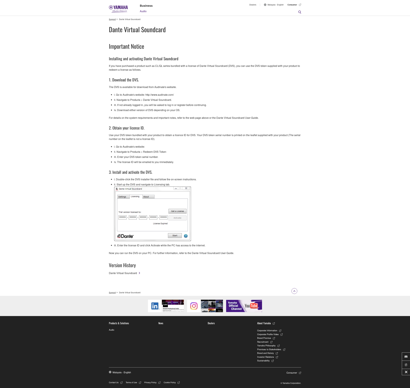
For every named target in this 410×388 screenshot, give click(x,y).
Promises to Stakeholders (269, 349)
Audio (143, 11)
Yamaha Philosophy (266, 345)
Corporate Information (267, 330)
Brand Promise (264, 337)
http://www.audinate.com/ (159, 94)
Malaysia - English (276, 4)
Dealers (252, 4)
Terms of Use (131, 382)
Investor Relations (265, 356)
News (160, 323)
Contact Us (114, 382)
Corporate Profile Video (268, 334)
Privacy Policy (150, 382)
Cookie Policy (170, 382)
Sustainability (263, 360)
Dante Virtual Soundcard (123, 273)
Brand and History (265, 353)
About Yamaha (264, 323)
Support (112, 19)
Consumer (292, 4)
